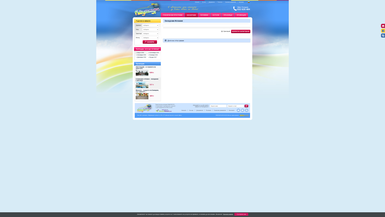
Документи (212, 2)
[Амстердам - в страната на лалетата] (137, 73)
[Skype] (383, 37)
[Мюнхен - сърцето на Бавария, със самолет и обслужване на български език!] (137, 96)
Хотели (216, 15)
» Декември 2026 (141, 57)
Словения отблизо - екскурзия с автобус (147, 79)
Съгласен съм (241, 214)
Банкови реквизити (230, 2)
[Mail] (383, 27)
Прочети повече (228, 214)
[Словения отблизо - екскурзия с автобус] (137, 85)
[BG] (249, 2)
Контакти (241, 2)
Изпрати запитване (240, 31)
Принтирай (226, 31)
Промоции (241, 15)
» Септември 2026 (153, 52)
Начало (197, 2)
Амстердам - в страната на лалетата (146, 67)
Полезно (219, 2)
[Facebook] (383, 32)
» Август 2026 (140, 52)
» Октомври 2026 (141, 55)
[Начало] (147, 15)
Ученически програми (172, 15)
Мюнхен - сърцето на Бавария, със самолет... (147, 91)
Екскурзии (191, 15)
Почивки (204, 15)
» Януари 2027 (152, 57)
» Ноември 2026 (153, 55)
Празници (228, 15)
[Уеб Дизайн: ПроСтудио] (244, 116)
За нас (204, 2)
